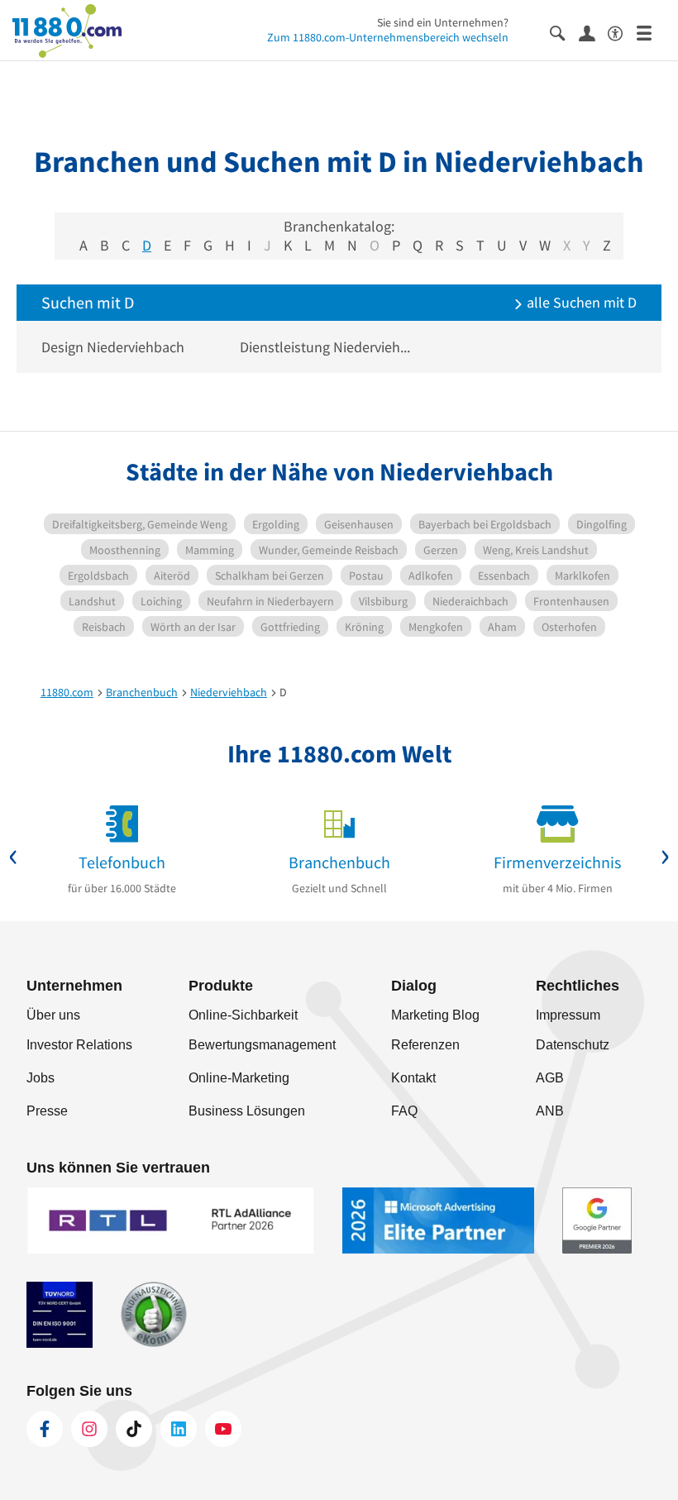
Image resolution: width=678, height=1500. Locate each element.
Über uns (53, 1015)
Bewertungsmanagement (262, 1045)
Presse (47, 1111)
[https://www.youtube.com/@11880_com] (223, 1429)
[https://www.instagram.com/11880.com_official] (89, 1429)
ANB (550, 1111)
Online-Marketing (239, 1078)
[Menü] (651, 32)
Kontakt (413, 1078)
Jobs (40, 1078)
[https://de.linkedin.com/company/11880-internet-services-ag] (178, 1429)
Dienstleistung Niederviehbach (326, 346)
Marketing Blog (435, 1015)
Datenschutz (572, 1045)
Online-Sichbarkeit (243, 1015)
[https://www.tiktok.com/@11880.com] (134, 1429)
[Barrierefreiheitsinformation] (622, 32)
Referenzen (425, 1045)
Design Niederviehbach (112, 346)
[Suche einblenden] (564, 32)
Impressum (568, 1015)
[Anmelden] (593, 32)
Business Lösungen (247, 1111)
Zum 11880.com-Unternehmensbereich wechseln (387, 37)
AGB (550, 1078)
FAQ (404, 1111)
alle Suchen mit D (580, 302)
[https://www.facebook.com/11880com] (44, 1429)
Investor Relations (79, 1045)
